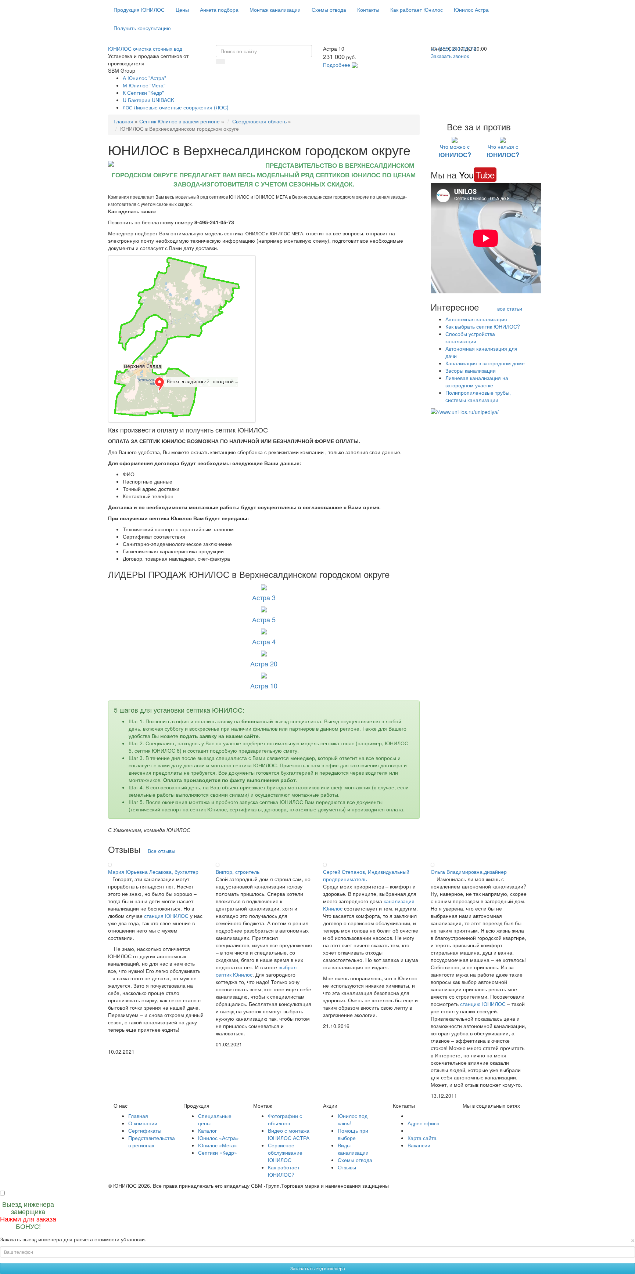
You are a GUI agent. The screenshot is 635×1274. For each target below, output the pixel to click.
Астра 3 (264, 597)
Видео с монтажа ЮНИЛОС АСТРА (288, 1134)
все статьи (509, 308)
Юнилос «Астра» (218, 1137)
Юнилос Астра (471, 9)
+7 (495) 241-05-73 (453, 48)
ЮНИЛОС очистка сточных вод (145, 48)
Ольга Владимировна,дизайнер (469, 871)
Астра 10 (263, 685)
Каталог (207, 1130)
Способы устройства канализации (470, 337)
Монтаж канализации (275, 9)
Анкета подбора (219, 9)
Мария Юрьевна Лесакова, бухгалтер (153, 871)
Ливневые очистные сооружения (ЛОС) (176, 107)
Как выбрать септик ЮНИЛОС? (482, 326)
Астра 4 (264, 641)
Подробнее (336, 64)
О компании (142, 1123)
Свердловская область (259, 121)
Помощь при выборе (353, 1134)
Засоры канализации (470, 370)
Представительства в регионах (151, 1141)
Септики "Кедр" (143, 92)
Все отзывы (161, 850)
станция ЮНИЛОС (166, 915)
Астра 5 (264, 619)
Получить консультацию (142, 28)
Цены (182, 9)
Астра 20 (263, 663)
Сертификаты (144, 1130)
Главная (123, 121)
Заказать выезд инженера (317, 1268)
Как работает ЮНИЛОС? (283, 1170)
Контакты (368, 9)
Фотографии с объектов (285, 1119)
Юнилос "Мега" (144, 85)
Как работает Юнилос (416, 9)
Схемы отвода (329, 9)
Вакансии (419, 1145)
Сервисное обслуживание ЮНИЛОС (285, 1152)
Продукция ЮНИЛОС (139, 9)
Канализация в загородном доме (485, 363)
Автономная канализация (476, 319)
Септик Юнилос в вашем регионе (179, 121)
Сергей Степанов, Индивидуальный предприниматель (366, 875)
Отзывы (347, 1167)
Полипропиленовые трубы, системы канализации (478, 396)
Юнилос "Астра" (144, 78)
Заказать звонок (450, 55)
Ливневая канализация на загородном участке (476, 381)
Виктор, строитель (237, 871)
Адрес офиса (424, 1123)
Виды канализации (353, 1148)
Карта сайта (422, 1137)
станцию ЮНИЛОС (483, 1003)
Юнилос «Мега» (217, 1145)
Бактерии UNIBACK (148, 100)
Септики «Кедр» (217, 1152)
